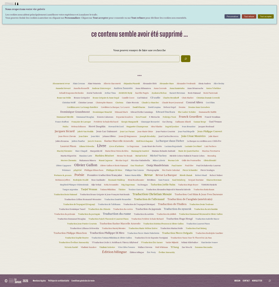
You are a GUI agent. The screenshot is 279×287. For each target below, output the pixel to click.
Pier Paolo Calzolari (171, 170)
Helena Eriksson (78, 126)
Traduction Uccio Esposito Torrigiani (151, 238)
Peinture (66, 170)
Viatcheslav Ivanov (209, 242)
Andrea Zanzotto (123, 88)
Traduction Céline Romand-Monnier (82, 199)
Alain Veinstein (94, 83)
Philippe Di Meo (114, 170)
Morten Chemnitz (68, 160)
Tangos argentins (70, 189)
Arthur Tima (110, 93)
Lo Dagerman (133, 146)
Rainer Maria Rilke (133, 175)
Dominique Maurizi (102, 112)
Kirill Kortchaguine (144, 141)
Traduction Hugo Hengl (179, 218)
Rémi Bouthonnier (136, 180)
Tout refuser (249, 16)
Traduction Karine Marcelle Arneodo (120, 223)
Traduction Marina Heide (171, 228)
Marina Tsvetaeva (211, 151)
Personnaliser (232, 16)
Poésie (79, 175)
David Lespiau (154, 107)
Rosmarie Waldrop (116, 180)
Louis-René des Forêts (152, 146)
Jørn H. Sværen (94, 141)
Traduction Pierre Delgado (177, 233)
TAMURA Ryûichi (209, 185)
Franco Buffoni (62, 122)
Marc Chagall (81, 151)
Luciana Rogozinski (173, 146)
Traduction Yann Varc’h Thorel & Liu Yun (191, 237)
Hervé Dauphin (97, 126)
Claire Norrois (132, 102)
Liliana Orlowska (86, 146)
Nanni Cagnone (106, 160)
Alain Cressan (79, 83)
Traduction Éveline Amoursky (74, 242)
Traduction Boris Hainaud (65, 194)
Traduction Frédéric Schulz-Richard (147, 219)
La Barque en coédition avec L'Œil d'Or (204, 141)
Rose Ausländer (98, 180)
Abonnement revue (61, 83)
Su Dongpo (143, 185)
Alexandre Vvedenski (186, 83)
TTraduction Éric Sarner (152, 242)
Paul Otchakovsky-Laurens (208, 165)
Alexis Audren (204, 83)
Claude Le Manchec (150, 102)
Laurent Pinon (68, 146)
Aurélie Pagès (142, 93)
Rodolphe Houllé (80, 180)
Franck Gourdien (190, 116)
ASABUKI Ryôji (125, 93)
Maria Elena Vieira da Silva (116, 151)
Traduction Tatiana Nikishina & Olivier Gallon (112, 238)
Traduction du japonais (148, 209)
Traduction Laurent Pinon (198, 224)
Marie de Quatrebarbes (188, 151)
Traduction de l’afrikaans (109, 204)
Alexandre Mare (167, 83)
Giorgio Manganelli (129, 122)
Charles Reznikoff (171, 98)
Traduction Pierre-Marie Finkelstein (143, 233)
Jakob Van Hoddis (85, 131)
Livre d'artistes (116, 146)
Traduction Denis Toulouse (201, 204)
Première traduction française (104, 175)
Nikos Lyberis (159, 160)
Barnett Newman (177, 93)
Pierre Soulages (208, 170)
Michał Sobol (141, 156)
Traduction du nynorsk (177, 209)
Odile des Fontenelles (191, 160)
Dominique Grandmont (75, 112)
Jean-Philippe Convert (209, 131)
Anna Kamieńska (177, 88)
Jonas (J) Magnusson (128, 136)
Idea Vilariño (156, 126)
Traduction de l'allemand (149, 199)
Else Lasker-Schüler (187, 112)
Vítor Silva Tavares (126, 247)
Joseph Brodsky (148, 136)
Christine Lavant (85, 102)
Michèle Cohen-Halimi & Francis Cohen (187, 156)
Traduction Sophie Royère (77, 238)
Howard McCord (116, 126)
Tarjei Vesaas (89, 189)
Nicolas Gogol (122, 160)
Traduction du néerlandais (206, 209)
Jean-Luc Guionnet (106, 131)
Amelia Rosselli (81, 88)
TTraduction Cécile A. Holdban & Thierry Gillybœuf (115, 242)
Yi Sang (175, 247)
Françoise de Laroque (81, 122)
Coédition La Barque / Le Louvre (115, 107)
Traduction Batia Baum (204, 189)
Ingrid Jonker (172, 126)
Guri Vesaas (215, 121)
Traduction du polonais (64, 214)
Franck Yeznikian (212, 117)
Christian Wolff (68, 102)
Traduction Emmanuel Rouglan (72, 219)
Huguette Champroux (137, 126)
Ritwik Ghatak (186, 175)
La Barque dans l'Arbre (170, 141)
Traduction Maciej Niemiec (114, 228)
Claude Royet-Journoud (172, 102)
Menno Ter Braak (124, 156)
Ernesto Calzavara (105, 117)
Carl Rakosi (142, 98)
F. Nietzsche (154, 117)
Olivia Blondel (210, 160)
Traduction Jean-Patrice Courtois (82, 224)
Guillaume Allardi (183, 122)
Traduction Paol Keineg (196, 228)
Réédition (151, 180)
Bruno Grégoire (82, 97)
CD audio (155, 97)
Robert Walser (216, 175)
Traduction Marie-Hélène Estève (143, 228)
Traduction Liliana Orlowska (84, 228)
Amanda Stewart (63, 88)
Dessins (182, 107)
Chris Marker (188, 98)
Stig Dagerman (128, 185)
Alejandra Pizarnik (132, 83)
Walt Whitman (161, 247)
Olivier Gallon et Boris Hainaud (114, 165)
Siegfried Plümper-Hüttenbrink (74, 185)
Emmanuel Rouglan (85, 117)
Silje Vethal (96, 185)
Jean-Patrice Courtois (165, 131)
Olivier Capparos (63, 165)
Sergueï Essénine (196, 180)
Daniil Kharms (139, 107)
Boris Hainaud (194, 93)
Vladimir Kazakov (88, 247)
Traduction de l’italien (172, 204)
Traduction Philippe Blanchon (70, 233)
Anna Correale (160, 88)
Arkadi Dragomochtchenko (71, 93)
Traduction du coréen (123, 209)
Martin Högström (68, 156)
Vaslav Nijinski (172, 242)
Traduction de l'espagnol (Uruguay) (79, 204)
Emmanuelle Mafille (208, 112)
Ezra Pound (141, 117)
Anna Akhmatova (143, 88)
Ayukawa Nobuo (159, 93)
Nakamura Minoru (87, 160)
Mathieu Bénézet (104, 155)
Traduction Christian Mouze (152, 194)
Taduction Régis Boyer (188, 185)
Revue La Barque (166, 175)
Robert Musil (201, 175)
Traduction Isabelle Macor (207, 219)
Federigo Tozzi (169, 117)
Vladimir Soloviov (107, 247)
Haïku (65, 126)
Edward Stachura (165, 111)
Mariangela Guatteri (140, 151)
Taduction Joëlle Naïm (163, 184)
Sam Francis (163, 180)
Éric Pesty (151, 252)
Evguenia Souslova (124, 117)
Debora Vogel (169, 107)
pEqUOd (77, 170)
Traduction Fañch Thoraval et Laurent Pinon (108, 219)
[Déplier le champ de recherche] (269, 280)
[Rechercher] (185, 58)
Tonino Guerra (135, 189)
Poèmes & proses (62, 175)
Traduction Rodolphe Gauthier (209, 233)
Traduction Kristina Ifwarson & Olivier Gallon (163, 224)
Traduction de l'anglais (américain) (189, 199)
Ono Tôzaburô (137, 165)
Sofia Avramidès (111, 185)
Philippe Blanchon (93, 170)
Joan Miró (95, 136)
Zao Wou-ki (187, 247)
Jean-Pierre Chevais (67, 136)
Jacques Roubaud (206, 126)
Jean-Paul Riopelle (186, 131)
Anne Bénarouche (195, 88)
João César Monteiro (193, 136)
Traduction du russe (117, 214)
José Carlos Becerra (168, 136)
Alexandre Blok (150, 83)
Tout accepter (266, 16)
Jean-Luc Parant (127, 131)
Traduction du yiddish (166, 214)
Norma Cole (173, 160)
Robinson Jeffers (62, 180)
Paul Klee (189, 165)
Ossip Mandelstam (157, 165)
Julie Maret (213, 136)
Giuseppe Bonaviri (150, 121)
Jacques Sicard (65, 131)
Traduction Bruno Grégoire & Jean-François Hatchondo (105, 194)
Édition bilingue (114, 252)
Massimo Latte (85, 156)
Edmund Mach (121, 112)
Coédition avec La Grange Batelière (82, 107)
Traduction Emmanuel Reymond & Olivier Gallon (200, 214)
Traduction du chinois (99, 209)
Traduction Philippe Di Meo (107, 233)
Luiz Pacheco (210, 146)
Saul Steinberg (178, 180)
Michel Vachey (158, 155)
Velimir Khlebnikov (189, 242)
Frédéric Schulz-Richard (106, 121)
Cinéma (119, 102)
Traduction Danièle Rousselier (117, 199)
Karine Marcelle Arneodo (118, 141)
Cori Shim (210, 102)
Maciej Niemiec (64, 151)
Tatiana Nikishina (108, 189)
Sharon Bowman (213, 180)
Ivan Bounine (188, 126)
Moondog (211, 156)
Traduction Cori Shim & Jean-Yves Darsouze (199, 194)
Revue (148, 175)
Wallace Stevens (145, 247)
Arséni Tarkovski (94, 93)
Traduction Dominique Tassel (72, 209)
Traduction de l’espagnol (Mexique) (139, 204)
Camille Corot (128, 98)
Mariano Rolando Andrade (163, 151)
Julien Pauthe (78, 141)
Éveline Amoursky (167, 252)
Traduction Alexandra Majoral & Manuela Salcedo (168, 189)
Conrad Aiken (194, 102)
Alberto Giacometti (112, 83)
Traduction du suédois (144, 214)
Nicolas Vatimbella (140, 160)
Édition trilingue (137, 252)
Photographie (153, 170)
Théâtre (122, 189)
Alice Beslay (219, 83)
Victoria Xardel (71, 247)
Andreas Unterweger (101, 88)
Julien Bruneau (62, 141)
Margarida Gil (96, 151)
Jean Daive (83, 136)
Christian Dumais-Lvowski (208, 98)
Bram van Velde (64, 98)
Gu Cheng (167, 121)
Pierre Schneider (190, 170)
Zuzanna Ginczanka (203, 247)
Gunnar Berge (200, 122)
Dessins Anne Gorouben (199, 107)
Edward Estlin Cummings (142, 112)
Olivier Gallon (85, 165)
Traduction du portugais (89, 214)
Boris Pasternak (210, 93)
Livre (101, 146)
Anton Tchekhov (213, 88)
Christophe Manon (104, 102)
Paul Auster (177, 165)
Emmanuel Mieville (65, 117)
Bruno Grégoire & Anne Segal (106, 98)
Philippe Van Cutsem (134, 170)
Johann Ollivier (109, 136)
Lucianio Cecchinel (193, 146)
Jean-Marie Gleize (145, 131)
